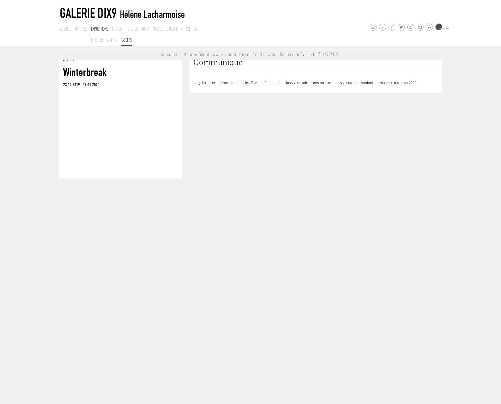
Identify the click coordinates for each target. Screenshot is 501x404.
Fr (188, 29)
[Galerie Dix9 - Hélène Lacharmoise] (122, 13)
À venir (112, 40)
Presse (157, 29)
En (195, 29)
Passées (126, 40)
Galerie (172, 29)
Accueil (65, 29)
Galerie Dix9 (170, 54)
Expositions (100, 29)
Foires (117, 29)
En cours (97, 40)
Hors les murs (137, 29)
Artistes (81, 29)
